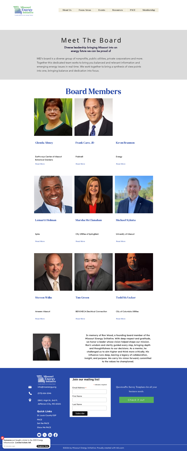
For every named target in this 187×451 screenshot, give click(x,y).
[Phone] (29, 387)
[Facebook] (56, 435)
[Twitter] (45, 435)
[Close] (49, 438)
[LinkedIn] (50, 435)
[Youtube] (39, 435)
